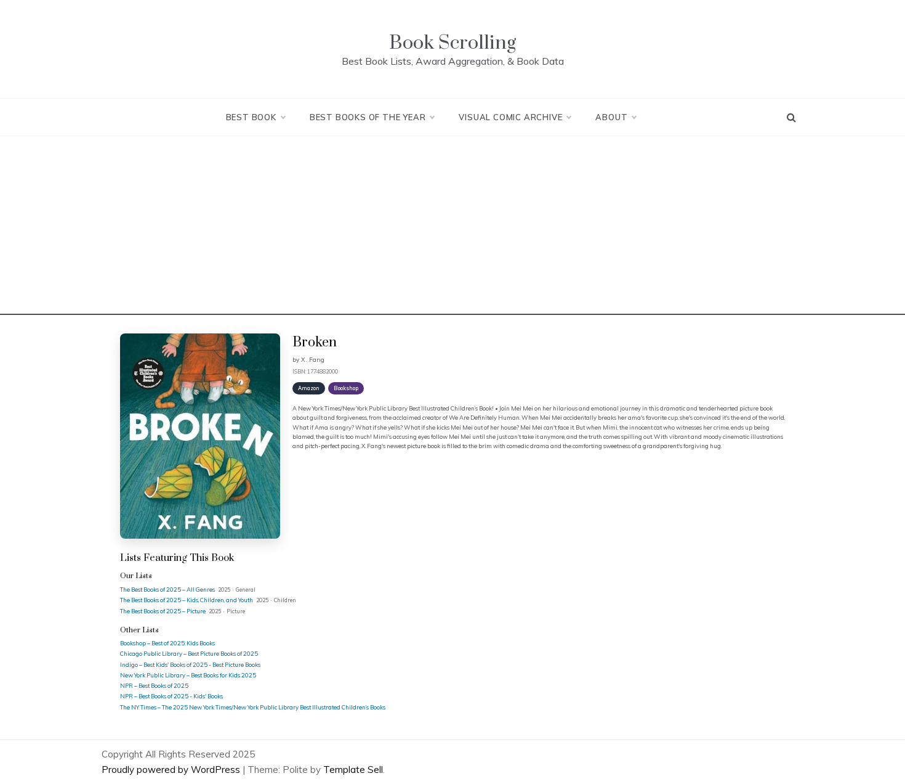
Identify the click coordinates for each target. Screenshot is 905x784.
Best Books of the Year (368, 117)
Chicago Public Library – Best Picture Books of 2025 (189, 653)
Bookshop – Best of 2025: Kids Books (167, 643)
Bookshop (346, 388)
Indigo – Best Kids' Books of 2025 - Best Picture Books (190, 664)
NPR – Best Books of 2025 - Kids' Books (171, 696)
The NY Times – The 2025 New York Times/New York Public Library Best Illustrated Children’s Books (252, 707)
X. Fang (312, 360)
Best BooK (251, 117)
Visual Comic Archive (510, 117)
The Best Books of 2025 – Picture (163, 611)
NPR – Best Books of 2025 (154, 685)
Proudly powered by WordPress (172, 769)
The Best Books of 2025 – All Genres (168, 589)
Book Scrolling (452, 43)
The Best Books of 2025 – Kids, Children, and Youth (187, 599)
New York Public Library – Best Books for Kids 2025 (188, 675)
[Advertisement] (452, 228)
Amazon (309, 388)
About (611, 117)
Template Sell (353, 769)
